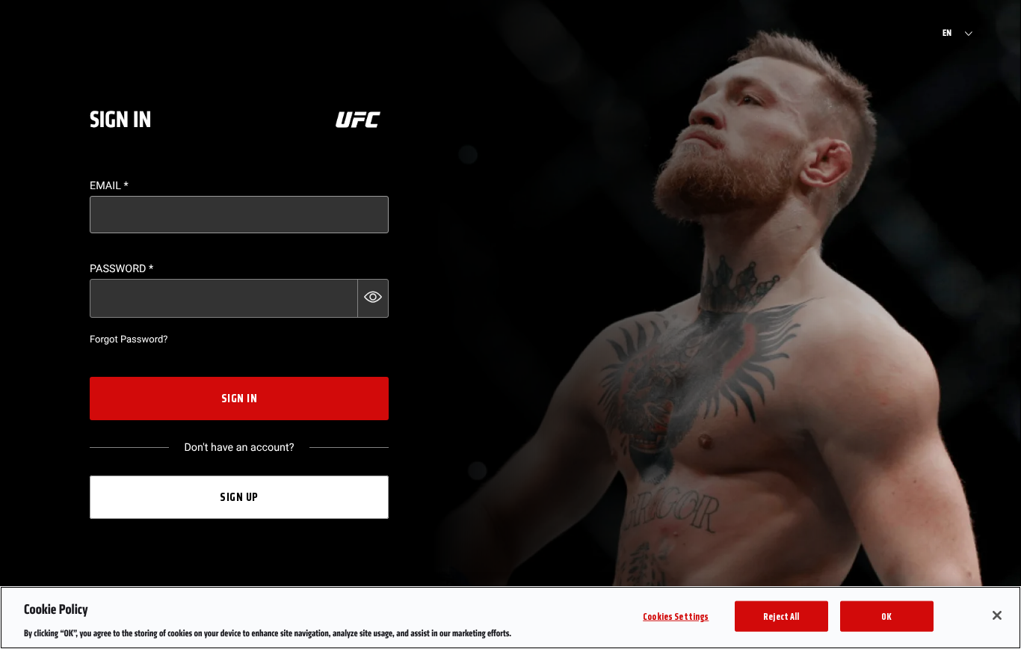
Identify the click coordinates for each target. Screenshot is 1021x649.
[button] (373, 298)
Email (109, 185)
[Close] (997, 615)
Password (121, 268)
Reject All (781, 615)
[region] (510, 617)
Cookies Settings (676, 615)
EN (947, 34)
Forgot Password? (128, 340)
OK (886, 615)
